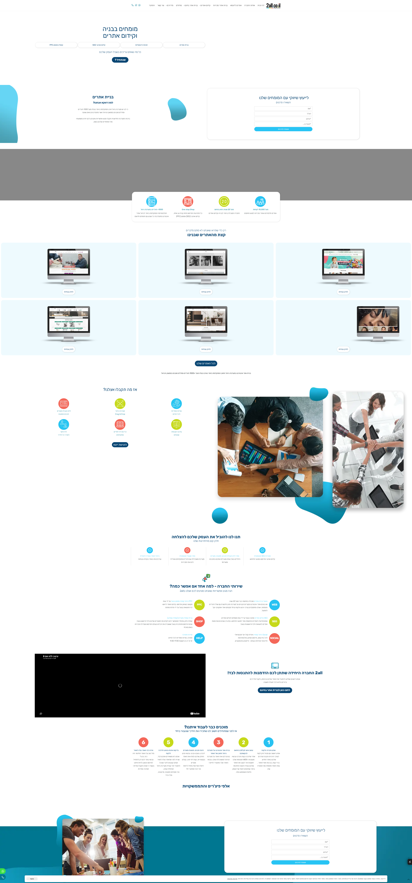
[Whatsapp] (139, 3)
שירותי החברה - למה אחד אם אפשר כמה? (206, 586)
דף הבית (261, 5)
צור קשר (161, 5)
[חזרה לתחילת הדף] (408, 880)
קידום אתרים (205, 5)
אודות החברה (249, 5)
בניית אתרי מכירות (220, 5)
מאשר (32, 879)
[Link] (136, 3)
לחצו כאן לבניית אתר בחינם (275, 690)
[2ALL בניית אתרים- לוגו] (273, 5)
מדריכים (170, 5)
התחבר (152, 5)
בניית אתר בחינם (191, 5)
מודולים (179, 5)
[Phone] (132, 3)
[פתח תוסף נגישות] (410, 862)
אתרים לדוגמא (236, 5)
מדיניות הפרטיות (232, 879)
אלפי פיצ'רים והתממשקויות (206, 786)
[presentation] (279, 801)
